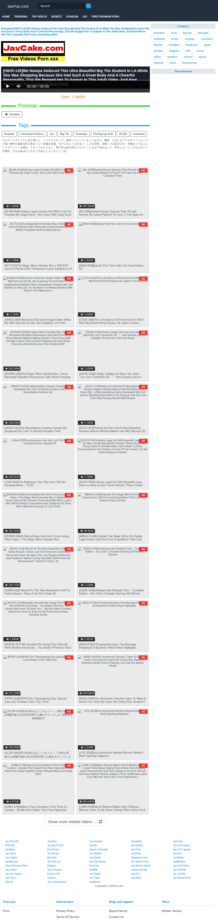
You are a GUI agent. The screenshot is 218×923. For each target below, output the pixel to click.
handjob (174, 44)
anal (174, 33)
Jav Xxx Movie (97, 861)
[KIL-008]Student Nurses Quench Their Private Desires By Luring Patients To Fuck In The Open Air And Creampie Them (111, 214)
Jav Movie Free (182, 877)
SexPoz (177, 853)
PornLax (94, 865)
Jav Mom (10, 853)
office (157, 56)
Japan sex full (139, 869)
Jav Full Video (181, 865)
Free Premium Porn (105, 16)
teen (173, 62)
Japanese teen (139, 857)
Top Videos (39, 16)
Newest (56, 16)
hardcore (192, 44)
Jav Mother (95, 853)
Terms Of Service (67, 917)
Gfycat (9, 881)
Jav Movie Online (141, 865)
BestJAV (52, 857)
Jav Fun (135, 873)
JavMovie (94, 881)
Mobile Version (172, 911)
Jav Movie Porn (140, 861)
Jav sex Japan (13, 873)
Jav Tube (94, 877)
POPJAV (10, 845)
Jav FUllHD (179, 869)
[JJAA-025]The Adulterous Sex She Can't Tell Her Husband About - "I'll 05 (35, 483)
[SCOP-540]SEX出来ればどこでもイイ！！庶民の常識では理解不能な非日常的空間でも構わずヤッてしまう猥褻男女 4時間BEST (37, 756)
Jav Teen (10, 877)
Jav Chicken (54, 869)
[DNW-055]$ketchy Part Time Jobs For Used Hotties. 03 (112, 267)
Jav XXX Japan (182, 849)
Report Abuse (118, 911)
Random (72, 16)
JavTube (178, 841)
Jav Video (11, 869)
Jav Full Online (181, 845)
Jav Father (11, 857)
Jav (84, 16)
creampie (81, 134)
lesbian (158, 50)
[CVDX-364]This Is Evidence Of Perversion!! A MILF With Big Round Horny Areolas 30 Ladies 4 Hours (111, 321)
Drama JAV (53, 873)
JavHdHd (136, 841)
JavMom (10, 849)
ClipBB (93, 869)
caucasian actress (32, 134)
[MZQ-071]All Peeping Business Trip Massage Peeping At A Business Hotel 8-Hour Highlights (107, 646)
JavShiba (178, 857)
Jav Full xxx (54, 861)
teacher (159, 62)
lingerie (174, 50)
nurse (200, 50)
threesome (189, 62)
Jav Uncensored (56, 881)
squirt (202, 56)
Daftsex (51, 865)
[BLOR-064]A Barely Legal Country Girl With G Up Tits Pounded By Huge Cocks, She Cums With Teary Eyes (38, 213)
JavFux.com (18, 6)
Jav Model (95, 857)
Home (6, 16)
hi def (123, 134)
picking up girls (103, 134)
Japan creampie (98, 849)
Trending (20, 16)
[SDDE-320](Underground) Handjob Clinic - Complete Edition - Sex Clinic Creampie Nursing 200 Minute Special (111, 593)
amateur (14, 114)
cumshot (206, 38)
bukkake (159, 38)
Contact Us (116, 917)
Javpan (51, 877)
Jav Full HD (12, 841)
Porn (6, 911)
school (188, 56)
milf (187, 50)
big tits (65, 134)
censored (139, 134)
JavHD (93, 845)
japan (207, 44)
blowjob (203, 33)
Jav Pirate (95, 873)
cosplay (190, 38)
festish (158, 44)
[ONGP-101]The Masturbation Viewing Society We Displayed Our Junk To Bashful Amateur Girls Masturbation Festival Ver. (35, 431)
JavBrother (179, 861)
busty (174, 38)
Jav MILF (136, 877)
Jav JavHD (179, 873)
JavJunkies (95, 841)
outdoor (172, 56)
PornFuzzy (53, 849)
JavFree (52, 841)
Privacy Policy (65, 911)
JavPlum (136, 853)
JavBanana (12, 861)
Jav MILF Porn (55, 845)
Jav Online (137, 845)
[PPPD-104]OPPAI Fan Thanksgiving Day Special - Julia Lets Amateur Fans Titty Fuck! (36, 700)
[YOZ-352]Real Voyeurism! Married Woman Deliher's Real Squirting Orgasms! (111, 754)
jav (52, 134)
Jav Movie (53, 853)
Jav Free (136, 849)
